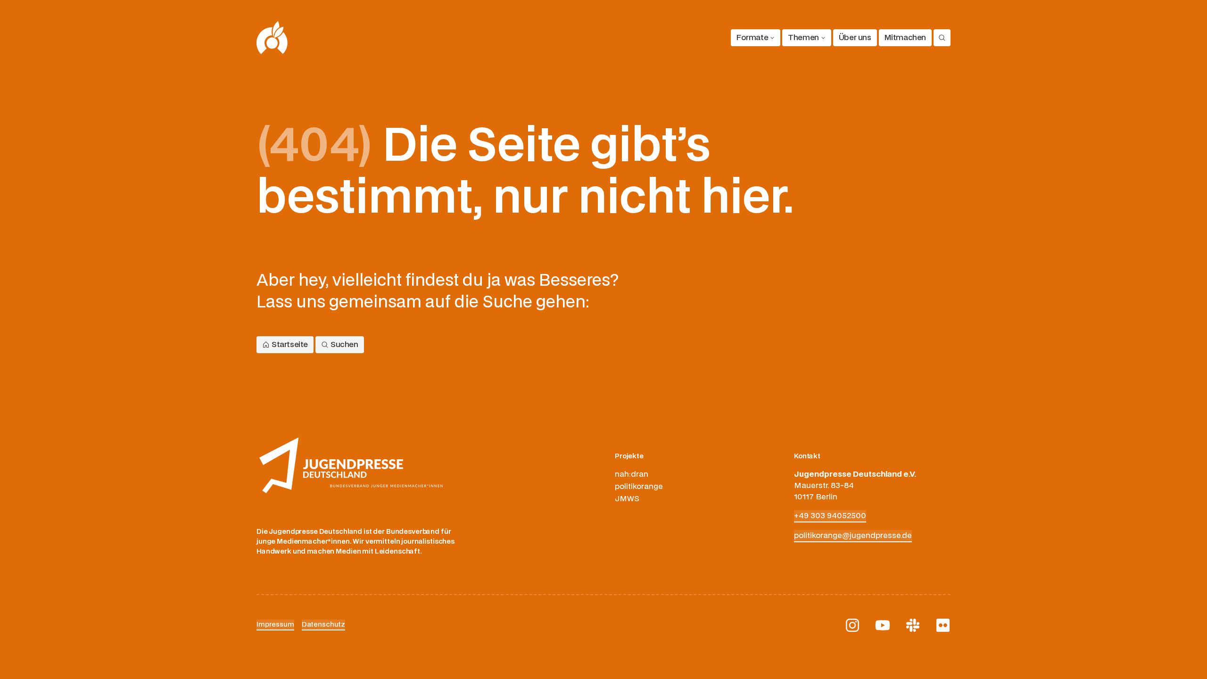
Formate (752, 37)
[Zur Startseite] (272, 38)
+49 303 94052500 (830, 516)
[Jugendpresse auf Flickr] (943, 625)
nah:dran (631, 474)
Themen (803, 37)
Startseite (290, 344)
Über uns (855, 37)
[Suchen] (942, 37)
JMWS (627, 499)
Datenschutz (323, 624)
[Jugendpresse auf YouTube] (882, 625)
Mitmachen (905, 37)
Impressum (275, 624)
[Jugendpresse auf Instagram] (852, 625)
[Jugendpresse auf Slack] (912, 625)
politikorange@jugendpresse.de (853, 535)
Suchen (344, 344)
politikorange (639, 486)
